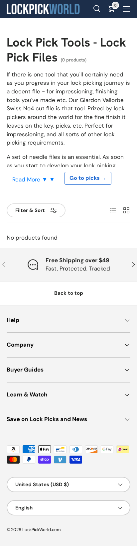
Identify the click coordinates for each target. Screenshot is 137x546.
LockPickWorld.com (41, 529)
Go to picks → (87, 177)
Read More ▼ (30, 179)
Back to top (68, 293)
